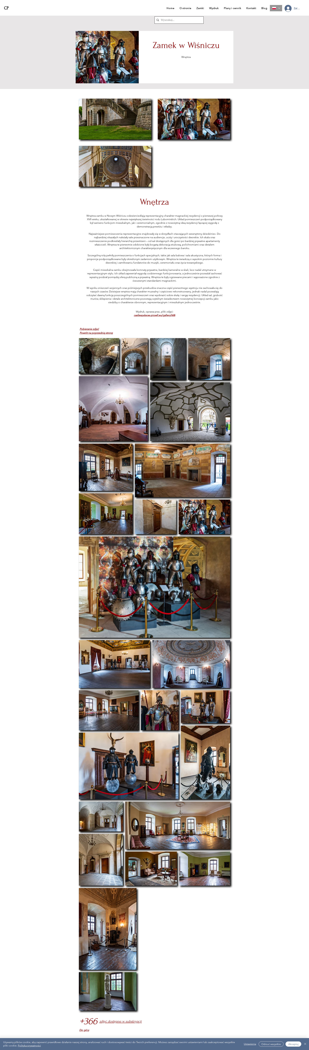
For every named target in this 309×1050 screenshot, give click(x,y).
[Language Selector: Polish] (276, 8)
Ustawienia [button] (250, 1043)
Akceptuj (293, 1044)
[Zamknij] (305, 1044)
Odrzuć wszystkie (271, 1044)
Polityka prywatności (29, 1045)
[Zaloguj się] (287, 8)
